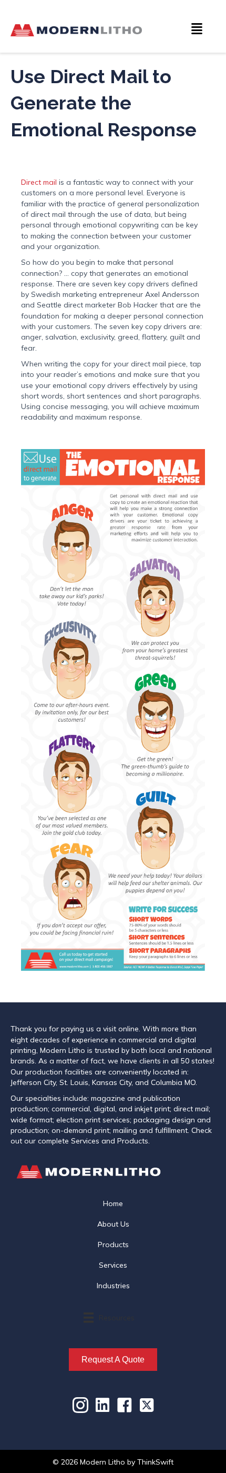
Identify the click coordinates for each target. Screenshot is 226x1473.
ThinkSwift (155, 1462)
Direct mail (39, 182)
